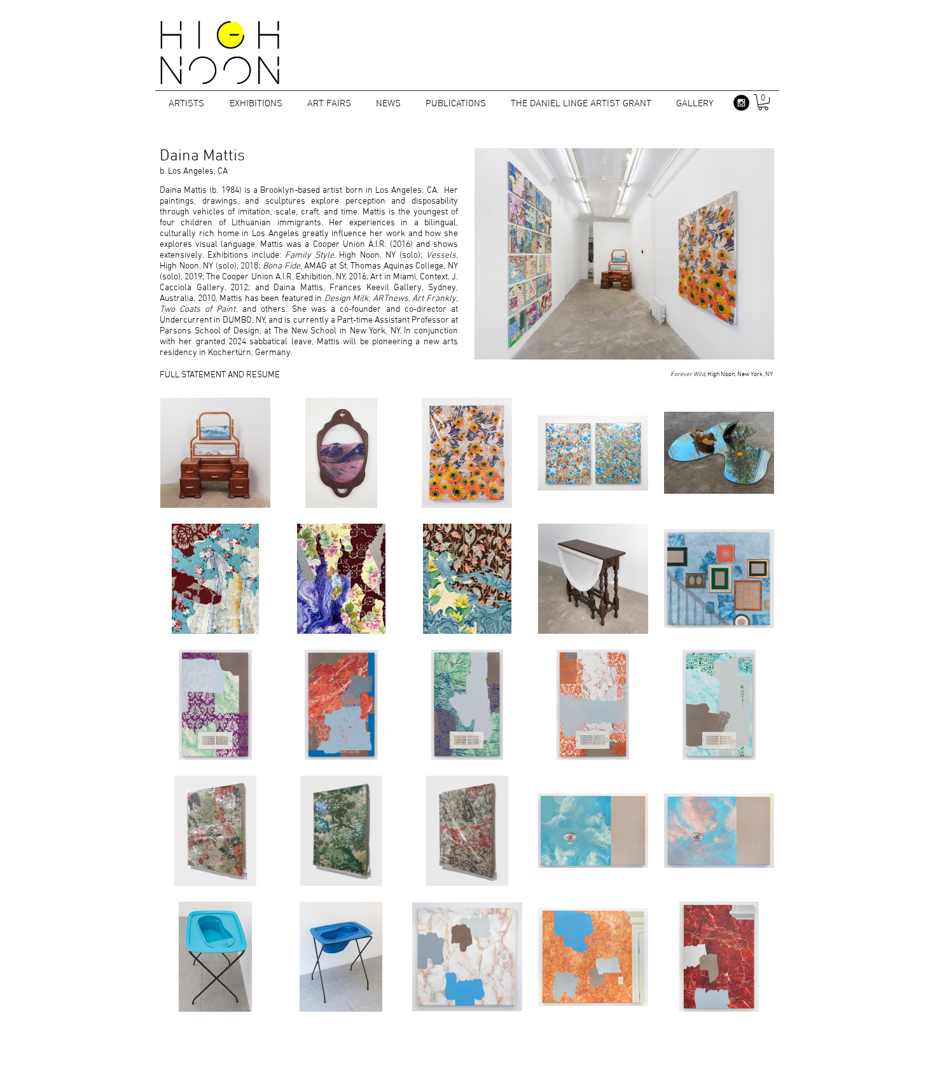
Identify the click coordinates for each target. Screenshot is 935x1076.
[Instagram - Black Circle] (741, 103)
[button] (763, 102)
